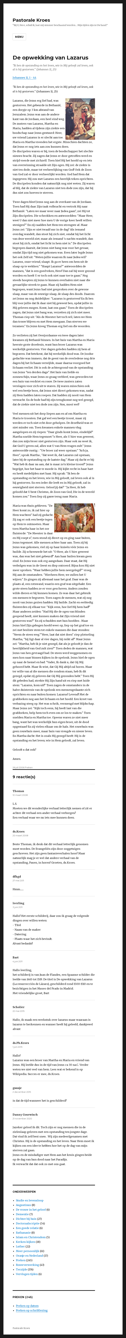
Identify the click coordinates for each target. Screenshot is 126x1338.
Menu (19, 36)
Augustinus (23, 1205)
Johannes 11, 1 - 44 (24, 77)
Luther (20, 1246)
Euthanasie (23, 1232)
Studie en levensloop (29, 1200)
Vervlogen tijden (27, 1274)
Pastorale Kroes (31, 20)
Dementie (22, 1214)
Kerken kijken (25, 1241)
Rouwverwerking (27, 1264)
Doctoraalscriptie (27, 1223)
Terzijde (21, 1269)
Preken (29, 767)
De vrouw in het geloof (31, 1209)
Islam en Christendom (31, 1237)
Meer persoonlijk (27, 1251)
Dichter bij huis (26, 1218)
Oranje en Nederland (29, 1255)
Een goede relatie (27, 1228)
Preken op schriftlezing (32, 1310)
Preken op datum (27, 1305)
